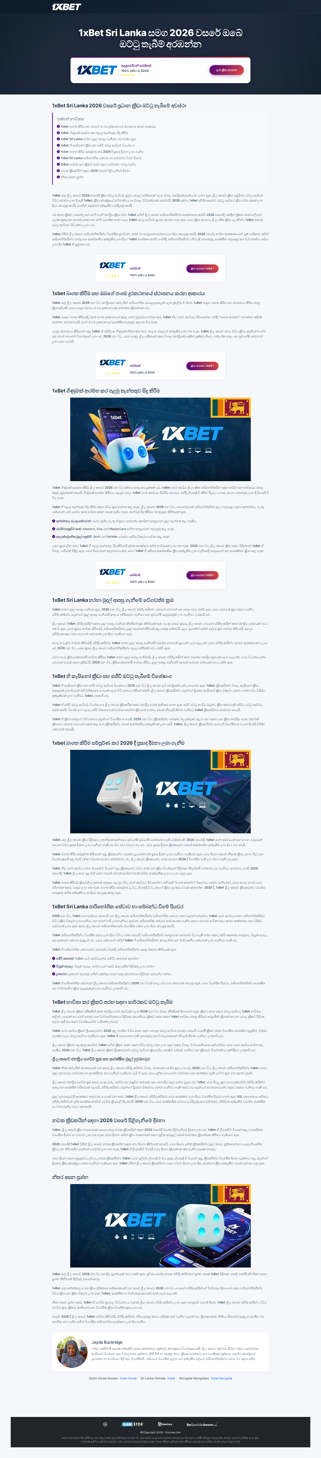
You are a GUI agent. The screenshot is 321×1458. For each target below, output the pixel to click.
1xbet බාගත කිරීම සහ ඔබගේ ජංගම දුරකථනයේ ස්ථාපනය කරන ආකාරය (108, 126)
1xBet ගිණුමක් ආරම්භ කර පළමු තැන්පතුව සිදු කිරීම (94, 133)
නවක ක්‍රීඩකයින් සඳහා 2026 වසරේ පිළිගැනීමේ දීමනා (95, 170)
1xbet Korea (128, 1378)
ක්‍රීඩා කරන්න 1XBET (202, 268)
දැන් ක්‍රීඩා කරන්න (226, 70)
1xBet (171, 1378)
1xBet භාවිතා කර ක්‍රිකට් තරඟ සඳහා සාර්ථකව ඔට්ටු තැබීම (98, 164)
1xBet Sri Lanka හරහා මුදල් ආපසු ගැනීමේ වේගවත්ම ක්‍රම (98, 139)
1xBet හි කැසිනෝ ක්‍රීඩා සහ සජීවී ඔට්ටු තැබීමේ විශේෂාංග (98, 145)
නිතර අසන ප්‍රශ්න (72, 177)
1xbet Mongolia (221, 1378)
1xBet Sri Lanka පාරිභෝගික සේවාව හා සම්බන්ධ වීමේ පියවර (101, 158)
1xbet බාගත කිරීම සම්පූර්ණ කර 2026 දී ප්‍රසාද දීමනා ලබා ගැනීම (102, 151)
